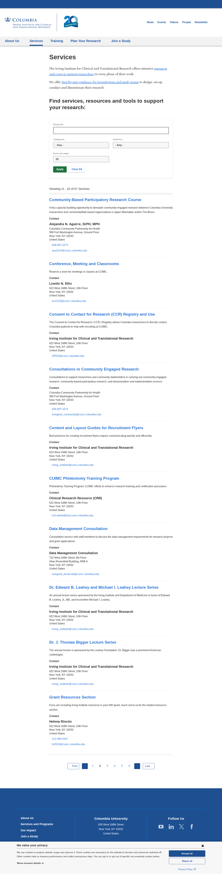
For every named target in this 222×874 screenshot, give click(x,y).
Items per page (61, 153)
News (150, 22)
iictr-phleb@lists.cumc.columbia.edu (72, 515)
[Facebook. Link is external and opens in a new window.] (191, 827)
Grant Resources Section (72, 697)
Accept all (187, 853)
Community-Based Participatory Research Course (95, 199)
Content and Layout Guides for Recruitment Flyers (96, 428)
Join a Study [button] (121, 41)
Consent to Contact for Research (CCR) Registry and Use (102, 314)
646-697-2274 (60, 245)
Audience (118, 139)
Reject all (187, 861)
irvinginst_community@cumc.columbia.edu (76, 414)
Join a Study (29, 836)
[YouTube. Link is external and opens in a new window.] (161, 827)
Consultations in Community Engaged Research (94, 369)
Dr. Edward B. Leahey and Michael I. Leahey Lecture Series (103, 587)
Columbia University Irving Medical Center (111, 4)
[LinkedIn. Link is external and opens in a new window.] (171, 827)
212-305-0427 (60, 738)
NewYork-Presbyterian (111, 799)
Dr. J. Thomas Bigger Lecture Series (82, 642)
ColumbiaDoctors (158, 798)
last (147, 766)
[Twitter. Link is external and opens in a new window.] (181, 827)
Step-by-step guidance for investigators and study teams (100, 82)
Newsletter (202, 22)
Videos (174, 22)
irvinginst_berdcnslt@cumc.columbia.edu (75, 574)
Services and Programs (37, 824)
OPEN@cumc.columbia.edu (68, 356)
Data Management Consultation (78, 528)
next (137, 766)
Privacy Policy (185, 869)
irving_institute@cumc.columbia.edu (73, 465)
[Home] (41, 22)
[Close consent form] (202, 845)
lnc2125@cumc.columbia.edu (69, 301)
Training (56, 41)
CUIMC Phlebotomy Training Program (84, 478)
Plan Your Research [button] (86, 41)
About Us (27, 818)
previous (85, 766)
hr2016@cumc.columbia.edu (68, 744)
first (74, 766)
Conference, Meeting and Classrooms (84, 264)
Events (161, 22)
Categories (58, 139)
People (186, 22)
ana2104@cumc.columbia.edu (69, 250)
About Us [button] (12, 41)
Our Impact (28, 830)
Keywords (58, 124)
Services (36, 41)
